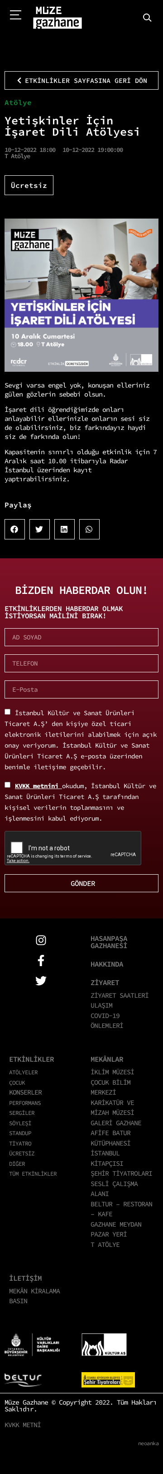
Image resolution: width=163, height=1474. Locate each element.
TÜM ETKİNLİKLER (33, 1173)
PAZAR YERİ (109, 1234)
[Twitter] (41, 981)
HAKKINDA (107, 963)
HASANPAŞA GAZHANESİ (109, 942)
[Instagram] (41, 940)
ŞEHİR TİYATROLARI (121, 1173)
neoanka (148, 1443)
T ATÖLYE (105, 1244)
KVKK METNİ (23, 1424)
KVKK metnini (38, 786)
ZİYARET (105, 982)
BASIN (18, 1300)
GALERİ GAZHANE (116, 1122)
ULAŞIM (101, 1005)
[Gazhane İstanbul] (57, 18)
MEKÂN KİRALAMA (34, 1291)
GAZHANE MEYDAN (116, 1224)
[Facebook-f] (41, 960)
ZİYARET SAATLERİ (120, 995)
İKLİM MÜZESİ (112, 1072)
